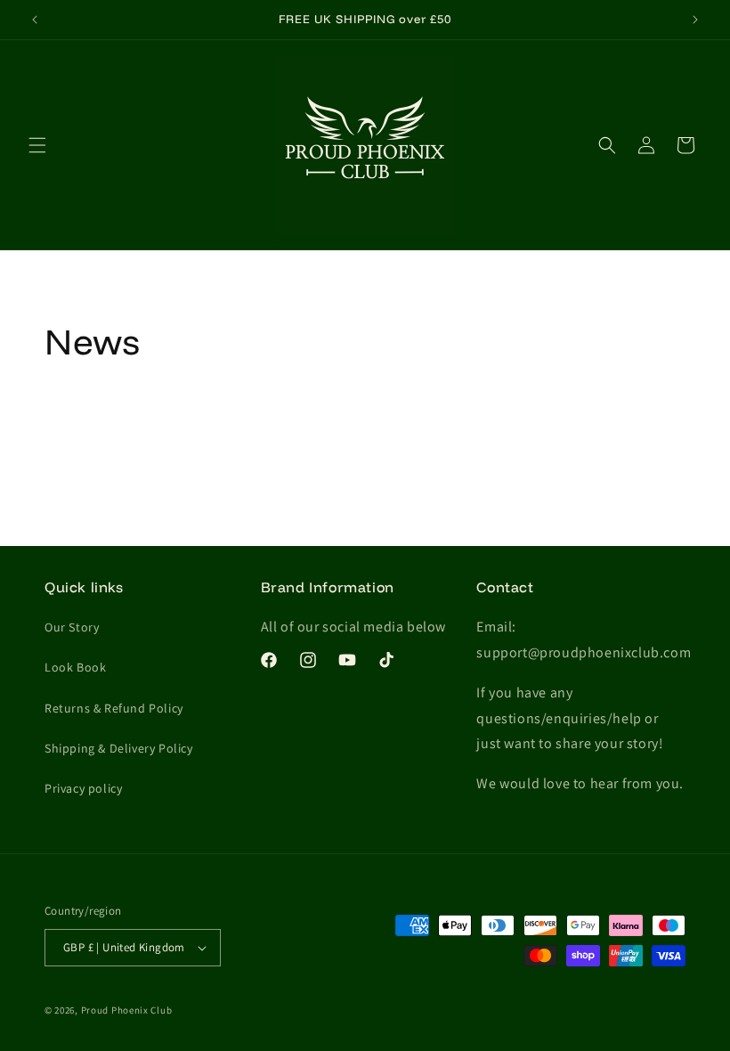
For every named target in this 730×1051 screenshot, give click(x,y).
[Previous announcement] (34, 19)
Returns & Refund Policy (114, 708)
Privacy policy (83, 788)
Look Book (75, 667)
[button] (37, 145)
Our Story (72, 627)
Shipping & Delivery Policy (119, 748)
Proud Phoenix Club (127, 1010)
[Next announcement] (695, 19)
